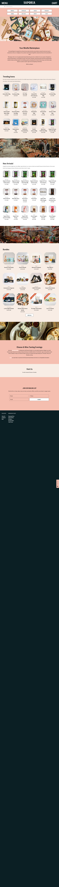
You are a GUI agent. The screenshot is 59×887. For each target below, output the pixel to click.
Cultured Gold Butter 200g (7, 112)
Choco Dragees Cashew (34, 216)
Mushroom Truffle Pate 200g (43, 129)
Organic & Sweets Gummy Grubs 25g (6, 181)
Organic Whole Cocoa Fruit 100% (6, 216)
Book (11, 357)
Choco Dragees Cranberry (52, 216)
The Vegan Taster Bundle (36, 308)
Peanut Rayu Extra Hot (25, 112)
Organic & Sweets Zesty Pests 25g (25, 181)
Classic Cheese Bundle (50, 288)
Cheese (35, 10)
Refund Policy (11, 417)
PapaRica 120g (7, 129)
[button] (5, 2)
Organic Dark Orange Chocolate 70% (16, 216)
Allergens (10, 419)
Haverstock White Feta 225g (15, 112)
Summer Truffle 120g (52, 112)
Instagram (4, 417)
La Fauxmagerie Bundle (9, 308)
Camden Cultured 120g (34, 129)
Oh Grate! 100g (52, 94)
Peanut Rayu (34, 198)
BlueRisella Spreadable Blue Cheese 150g (24, 129)
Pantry (35, 13)
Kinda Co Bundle (22, 267)
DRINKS (12, 13)
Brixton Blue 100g (6, 94)
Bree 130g (25, 94)
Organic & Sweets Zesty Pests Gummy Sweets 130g (52, 181)
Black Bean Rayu (15, 198)
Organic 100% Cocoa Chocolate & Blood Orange (24, 216)
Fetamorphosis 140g (16, 129)
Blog (2, 419)
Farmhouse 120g (15, 94)
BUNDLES (12, 10)
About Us (3, 416)
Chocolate (24, 10)
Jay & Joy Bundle (50, 308)
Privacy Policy (11, 420)
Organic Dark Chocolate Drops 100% (52, 199)
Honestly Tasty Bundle (9, 267)
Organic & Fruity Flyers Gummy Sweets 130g (43, 181)
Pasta (46, 13)
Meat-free (24, 13)
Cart (54, 2)
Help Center (10, 421)
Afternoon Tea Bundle (36, 267)
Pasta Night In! (50, 267)
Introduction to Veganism (9, 288)
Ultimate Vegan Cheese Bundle (22, 309)
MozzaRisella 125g (43, 94)
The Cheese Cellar (15, 350)
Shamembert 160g (34, 112)
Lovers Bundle (23, 288)
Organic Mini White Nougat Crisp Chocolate (43, 199)
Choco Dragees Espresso (43, 216)
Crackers (47, 10)
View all (29, 315)
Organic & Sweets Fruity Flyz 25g (52, 129)
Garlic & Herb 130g (43, 112)
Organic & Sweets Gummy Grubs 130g (34, 181)
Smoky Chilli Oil (6, 198)
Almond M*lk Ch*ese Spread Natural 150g (34, 94)
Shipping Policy (11, 416)
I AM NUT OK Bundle (36, 288)
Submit (39, 399)
